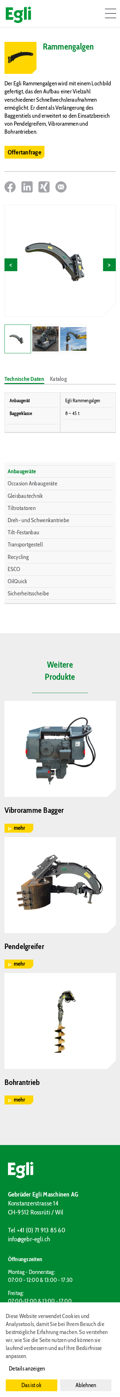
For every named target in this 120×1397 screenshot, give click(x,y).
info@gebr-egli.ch (29, 1239)
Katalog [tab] (58, 378)
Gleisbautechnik (25, 495)
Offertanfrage (25, 152)
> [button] (109, 264)
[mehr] (60, 749)
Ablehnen (86, 1385)
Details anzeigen (27, 1368)
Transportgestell (25, 544)
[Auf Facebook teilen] (10, 186)
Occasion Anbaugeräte (32, 483)
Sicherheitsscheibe (28, 593)
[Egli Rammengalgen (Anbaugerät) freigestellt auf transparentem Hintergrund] (60, 261)
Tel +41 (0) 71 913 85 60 (36, 1230)
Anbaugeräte (22, 471)
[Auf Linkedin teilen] (27, 186)
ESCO (14, 569)
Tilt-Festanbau (24, 532)
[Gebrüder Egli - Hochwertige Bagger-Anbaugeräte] (60, 1170)
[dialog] (60, 1349)
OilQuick (18, 581)
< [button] (10, 264)
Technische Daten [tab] (24, 378)
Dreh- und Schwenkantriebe (38, 520)
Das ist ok (31, 1385)
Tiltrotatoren (22, 508)
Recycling (18, 557)
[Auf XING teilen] (44, 186)
